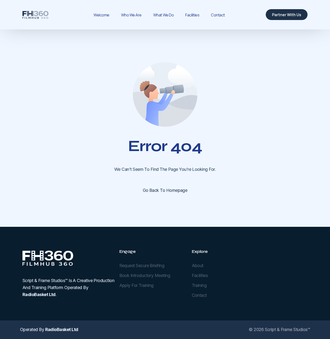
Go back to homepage (165, 190)
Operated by (49, 329)
